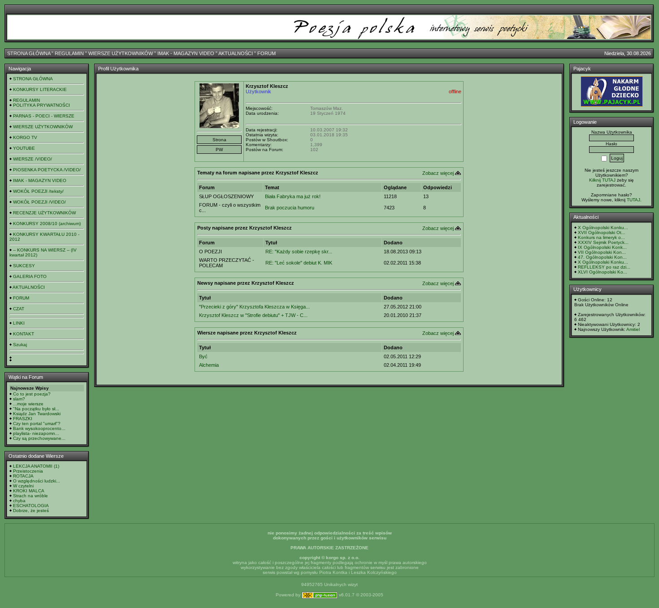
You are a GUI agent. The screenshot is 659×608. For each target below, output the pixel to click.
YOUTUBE (24, 148)
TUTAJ (633, 199)
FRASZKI (22, 418)
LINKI (19, 323)
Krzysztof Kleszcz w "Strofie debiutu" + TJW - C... (253, 315)
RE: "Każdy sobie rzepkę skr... (298, 251)
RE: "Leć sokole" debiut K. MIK (298, 262)
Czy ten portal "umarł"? (37, 423)
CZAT (18, 308)
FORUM (266, 53)
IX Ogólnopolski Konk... (602, 247)
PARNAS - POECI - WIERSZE (43, 115)
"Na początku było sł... (36, 408)
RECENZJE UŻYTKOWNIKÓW (44, 212)
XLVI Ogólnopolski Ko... (602, 271)
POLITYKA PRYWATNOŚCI (41, 105)
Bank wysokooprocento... (39, 428)
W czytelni (23, 485)
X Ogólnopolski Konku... (603, 227)
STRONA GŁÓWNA (28, 53)
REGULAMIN (69, 53)
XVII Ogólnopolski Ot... (601, 232)
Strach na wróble (30, 495)
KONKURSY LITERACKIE (40, 89)
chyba (19, 500)
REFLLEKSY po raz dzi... (604, 267)
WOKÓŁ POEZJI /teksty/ (38, 191)
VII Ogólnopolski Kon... (602, 252)
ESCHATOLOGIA (31, 505)
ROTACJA (23, 475)
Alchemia (209, 365)
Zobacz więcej (438, 173)
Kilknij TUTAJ (602, 180)
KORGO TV (25, 137)
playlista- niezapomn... (36, 433)
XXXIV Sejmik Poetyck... (603, 242)
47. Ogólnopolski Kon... (602, 257)
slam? (19, 398)
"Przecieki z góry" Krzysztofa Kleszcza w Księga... (254, 306)
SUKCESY (24, 265)
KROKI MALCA (28, 490)
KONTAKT (23, 333)
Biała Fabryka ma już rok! (293, 196)
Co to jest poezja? (32, 393)
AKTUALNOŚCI (235, 53)
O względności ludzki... (36, 480)
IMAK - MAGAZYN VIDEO (185, 53)
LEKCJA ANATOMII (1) (36, 466)
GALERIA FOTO (30, 276)
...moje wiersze (28, 403)
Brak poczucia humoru (289, 207)
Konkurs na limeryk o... (601, 237)
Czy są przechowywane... (39, 438)
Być (203, 356)
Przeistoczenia (28, 471)
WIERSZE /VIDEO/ (32, 158)
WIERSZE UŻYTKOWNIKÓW (120, 53)
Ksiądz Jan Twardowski (37, 413)
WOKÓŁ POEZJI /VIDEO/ (39, 202)
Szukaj (20, 344)
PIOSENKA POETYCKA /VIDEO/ (47, 169)
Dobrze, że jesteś (31, 510)
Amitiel (633, 329)
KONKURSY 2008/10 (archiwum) (47, 223)
